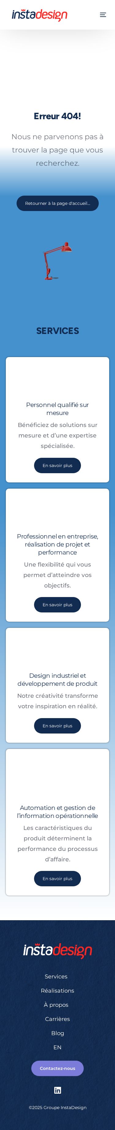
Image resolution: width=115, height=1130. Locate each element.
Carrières (57, 1019)
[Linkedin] (57, 1090)
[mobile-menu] (102, 14)
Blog (57, 1033)
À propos (56, 1005)
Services (56, 976)
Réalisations (57, 990)
